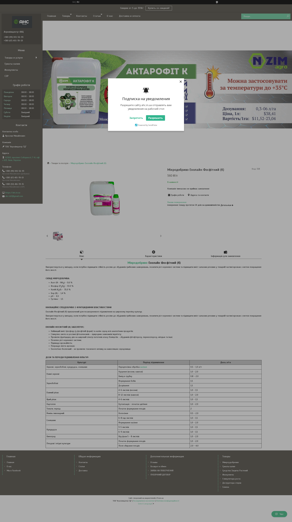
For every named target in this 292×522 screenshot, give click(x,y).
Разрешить (155, 118)
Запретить (136, 118)
